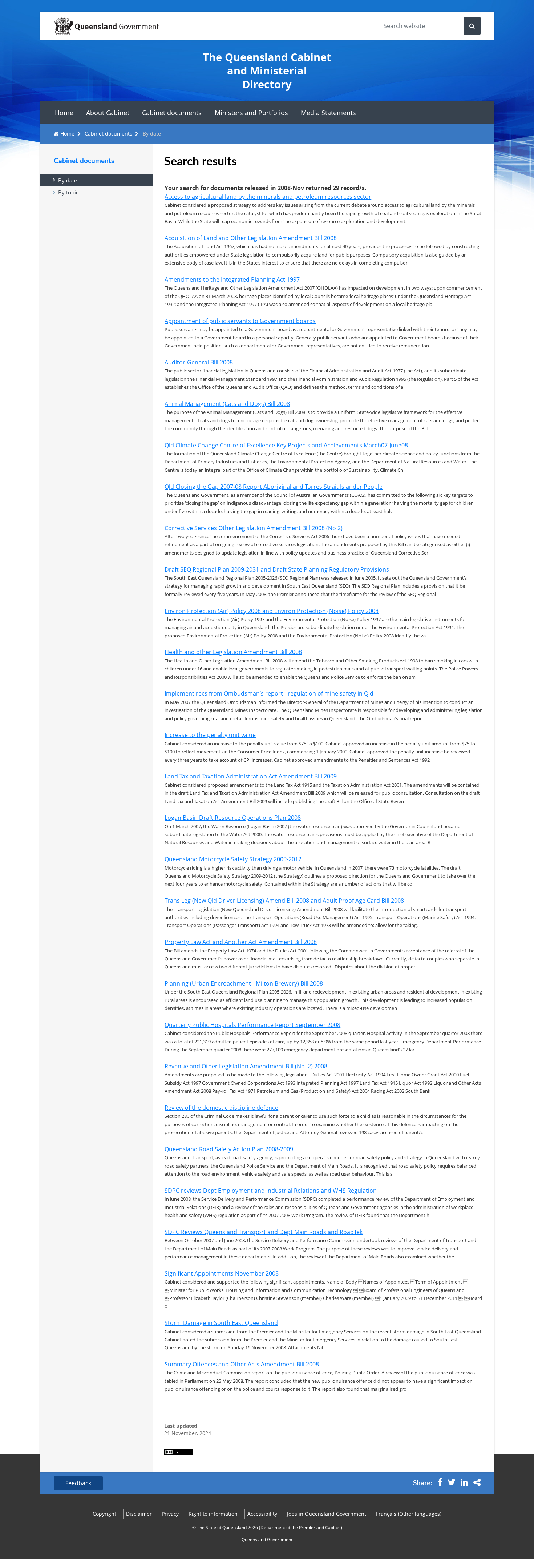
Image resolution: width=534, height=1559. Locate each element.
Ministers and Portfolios (251, 112)
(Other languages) (408, 1513)
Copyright (104, 1513)
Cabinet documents (172, 112)
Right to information (213, 1513)
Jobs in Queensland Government (326, 1513)
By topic (68, 192)
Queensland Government (267, 1539)
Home (64, 112)
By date (67, 180)
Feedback (78, 1483)
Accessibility (262, 1513)
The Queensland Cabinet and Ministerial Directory (267, 70)
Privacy (170, 1513)
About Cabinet (107, 112)
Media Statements (328, 112)
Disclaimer (139, 1513)
